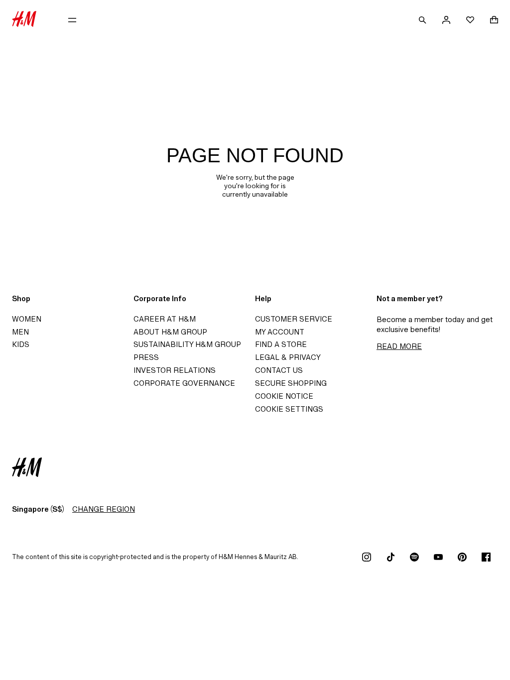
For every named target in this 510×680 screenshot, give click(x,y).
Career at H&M (164, 319)
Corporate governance (184, 383)
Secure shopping (291, 383)
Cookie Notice (284, 396)
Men (20, 332)
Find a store (281, 344)
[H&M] (24, 20)
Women (26, 319)
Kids (20, 344)
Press (146, 357)
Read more (399, 346)
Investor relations (174, 370)
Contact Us (279, 370)
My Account (279, 332)
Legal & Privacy (288, 357)
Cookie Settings (289, 409)
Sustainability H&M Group (187, 344)
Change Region (103, 509)
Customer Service (293, 319)
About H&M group (170, 332)
